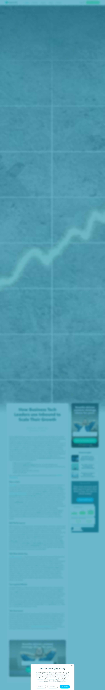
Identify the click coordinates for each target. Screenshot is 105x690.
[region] (52, 677)
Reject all (52, 686)
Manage (40, 686)
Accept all (65, 686)
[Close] (72, 666)
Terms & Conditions (55, 681)
